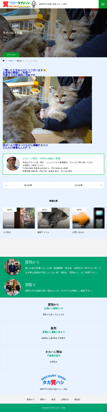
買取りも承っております (53, 314)
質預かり (31, 399)
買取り (43, 399)
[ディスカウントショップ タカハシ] (20, 4)
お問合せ (54, 362)
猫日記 (9, 210)
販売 (53, 399)
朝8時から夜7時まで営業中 (53, 338)
